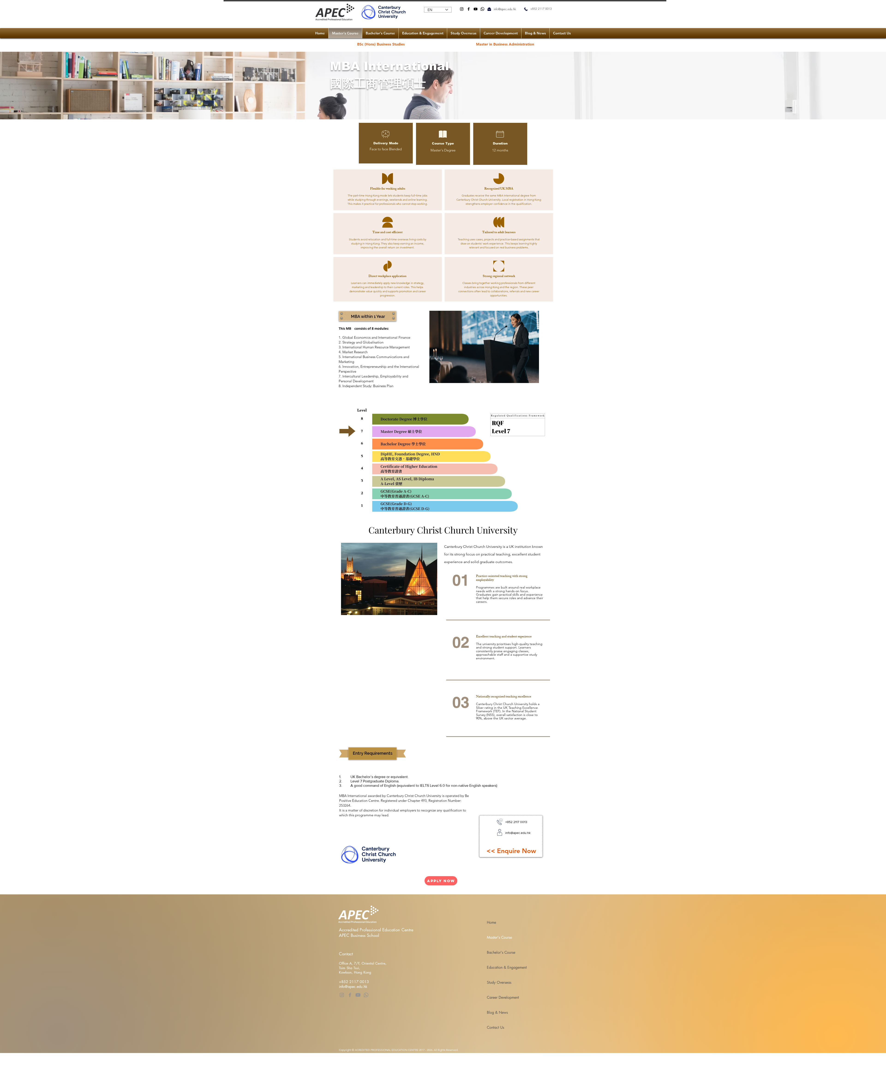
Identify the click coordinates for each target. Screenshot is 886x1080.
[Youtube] (358, 995)
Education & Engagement (507, 967)
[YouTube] (475, 9)
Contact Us (495, 1027)
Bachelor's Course (501, 952)
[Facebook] (468, 9)
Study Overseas (499, 982)
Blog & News (497, 1012)
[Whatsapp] (482, 9)
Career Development (503, 997)
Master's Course (499, 937)
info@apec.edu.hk (505, 9)
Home (491, 922)
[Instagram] (461, 9)
